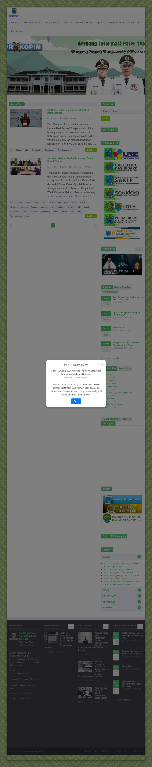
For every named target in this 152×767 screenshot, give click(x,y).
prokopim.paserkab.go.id (76, 377)
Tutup (76, 401)
